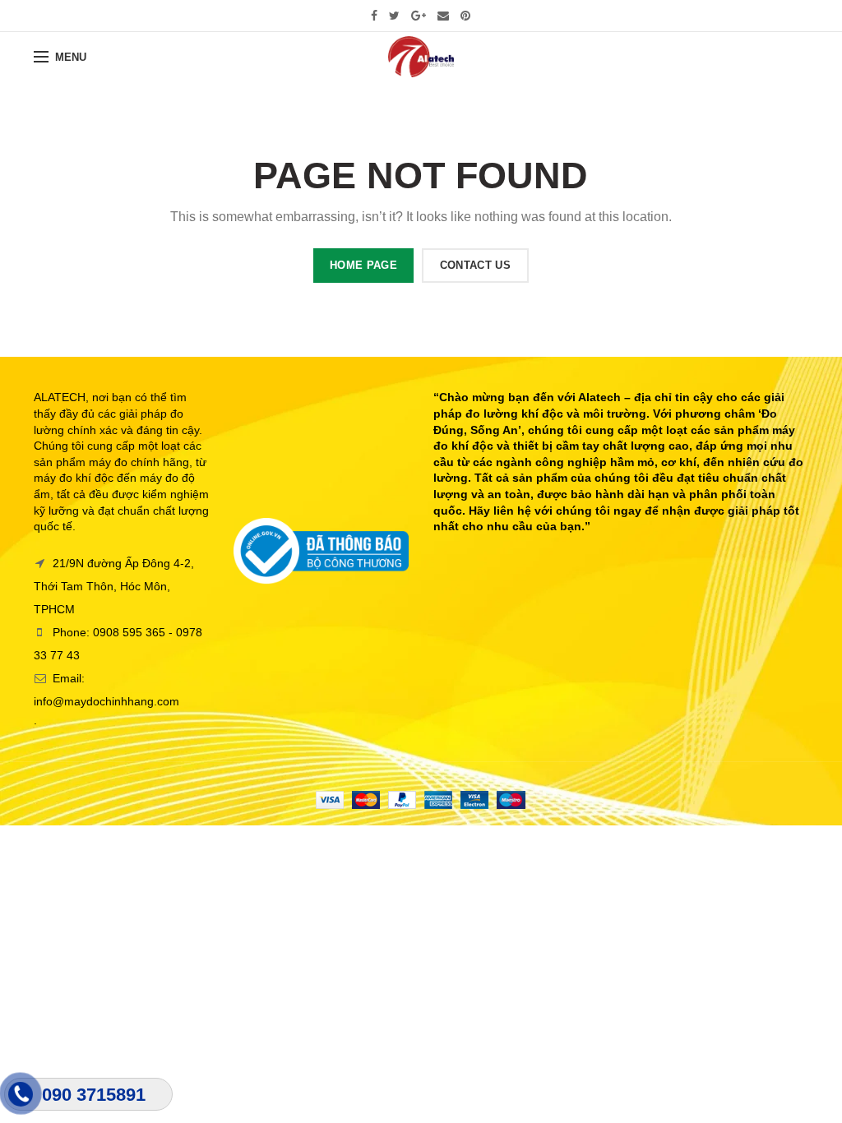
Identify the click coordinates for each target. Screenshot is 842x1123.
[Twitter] (394, 15)
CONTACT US (475, 265)
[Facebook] (374, 15)
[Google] (418, 15)
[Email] (443, 15)
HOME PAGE (363, 265)
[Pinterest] (465, 15)
